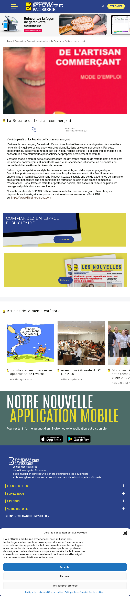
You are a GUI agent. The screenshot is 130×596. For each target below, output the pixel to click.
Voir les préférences (65, 585)
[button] (125, 532)
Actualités (21, 41)
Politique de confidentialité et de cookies (44, 592)
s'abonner (116, 6)
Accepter (65, 567)
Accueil (10, 41)
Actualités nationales (38, 41)
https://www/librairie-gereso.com (31, 197)
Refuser (65, 576)
